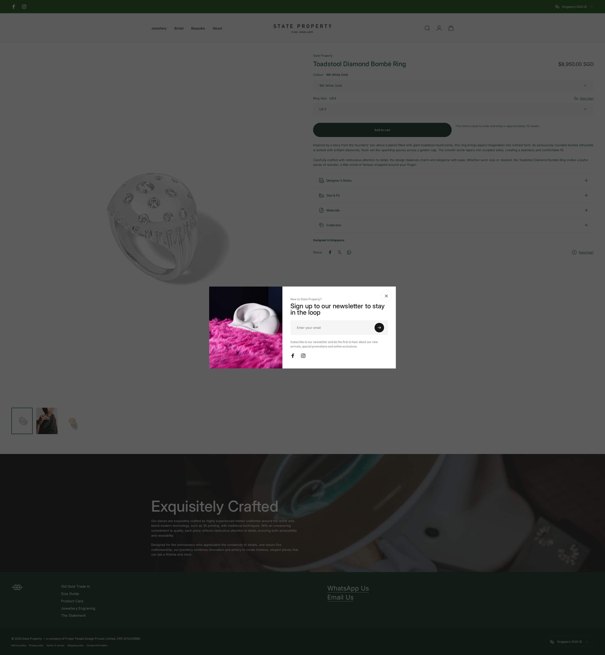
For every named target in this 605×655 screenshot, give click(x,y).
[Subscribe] (379, 327)
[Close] (386, 296)
